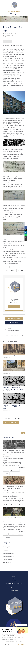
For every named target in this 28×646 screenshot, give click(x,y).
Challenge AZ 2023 (8, 553)
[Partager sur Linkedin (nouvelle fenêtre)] (25, 232)
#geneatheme (6, 562)
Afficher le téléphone (15, 302)
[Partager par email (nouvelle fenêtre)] (25, 237)
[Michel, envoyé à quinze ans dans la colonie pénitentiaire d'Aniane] (14, 444)
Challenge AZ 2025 (8, 559)
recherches (5, 550)
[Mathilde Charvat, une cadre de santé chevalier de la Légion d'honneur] (14, 480)
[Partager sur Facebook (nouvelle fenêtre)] (25, 227)
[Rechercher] (23, 433)
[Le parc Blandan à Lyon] (14, 365)
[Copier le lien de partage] (25, 240)
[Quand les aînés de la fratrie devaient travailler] (14, 511)
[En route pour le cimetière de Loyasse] (14, 349)
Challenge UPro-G (7, 547)
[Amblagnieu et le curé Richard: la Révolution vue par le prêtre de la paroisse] (14, 381)
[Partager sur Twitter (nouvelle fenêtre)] (25, 230)
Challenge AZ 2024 (8, 556)
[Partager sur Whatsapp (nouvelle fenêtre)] (25, 235)
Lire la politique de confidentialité (9, 639)
